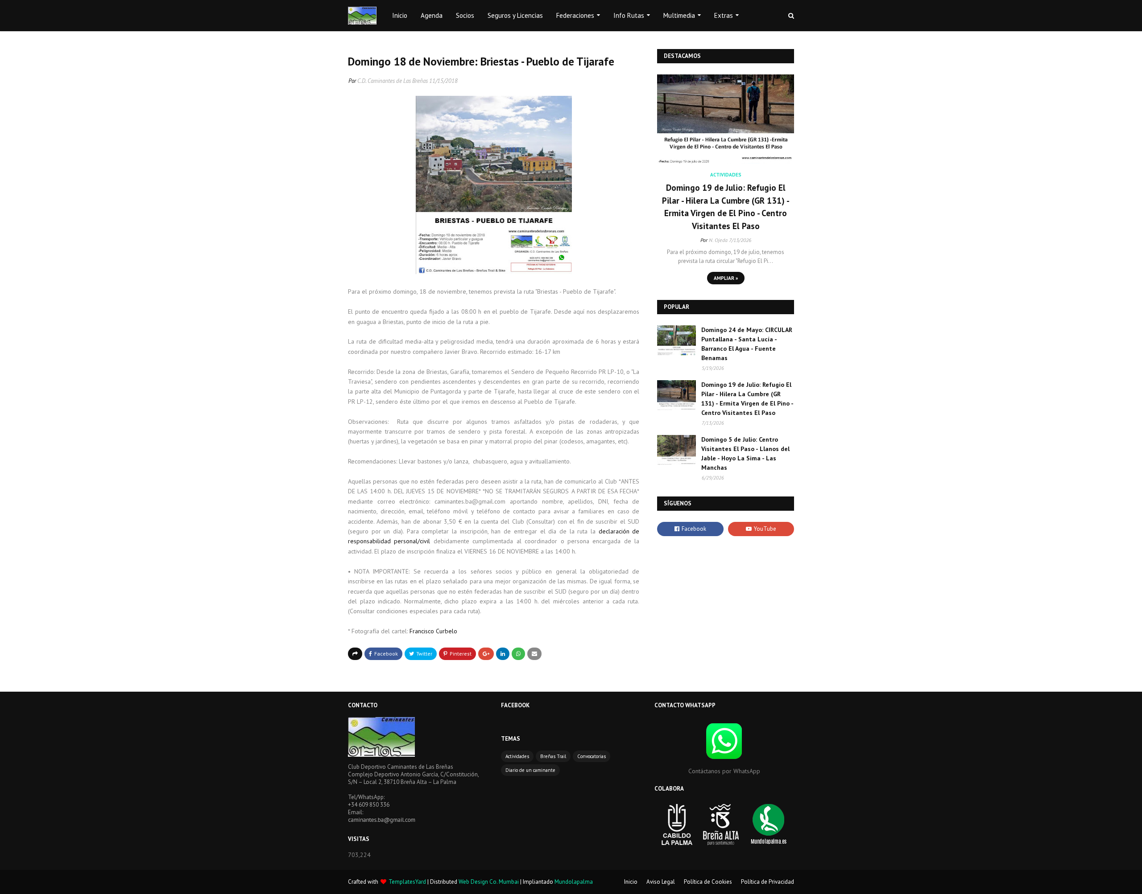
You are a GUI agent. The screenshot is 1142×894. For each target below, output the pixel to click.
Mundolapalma (573, 882)
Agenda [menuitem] (432, 15)
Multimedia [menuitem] (679, 15)
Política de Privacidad (767, 882)
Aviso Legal (660, 882)
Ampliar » (726, 278)
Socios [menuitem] (465, 15)
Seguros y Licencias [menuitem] (515, 15)
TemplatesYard (407, 882)
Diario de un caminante (530, 770)
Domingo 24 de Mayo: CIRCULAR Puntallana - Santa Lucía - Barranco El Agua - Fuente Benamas (746, 344)
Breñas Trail (553, 756)
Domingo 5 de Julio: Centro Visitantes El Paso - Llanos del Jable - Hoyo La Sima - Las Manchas (745, 453)
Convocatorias (591, 756)
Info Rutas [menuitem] (628, 15)
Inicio (630, 882)
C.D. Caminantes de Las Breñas (392, 81)
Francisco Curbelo (434, 631)
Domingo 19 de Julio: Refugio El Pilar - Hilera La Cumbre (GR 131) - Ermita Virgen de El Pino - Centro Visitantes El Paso (726, 206)
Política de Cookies (708, 882)
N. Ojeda (718, 240)
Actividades (517, 756)
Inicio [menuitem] (399, 15)
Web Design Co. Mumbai (489, 882)
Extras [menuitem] (723, 15)
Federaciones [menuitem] (575, 15)
